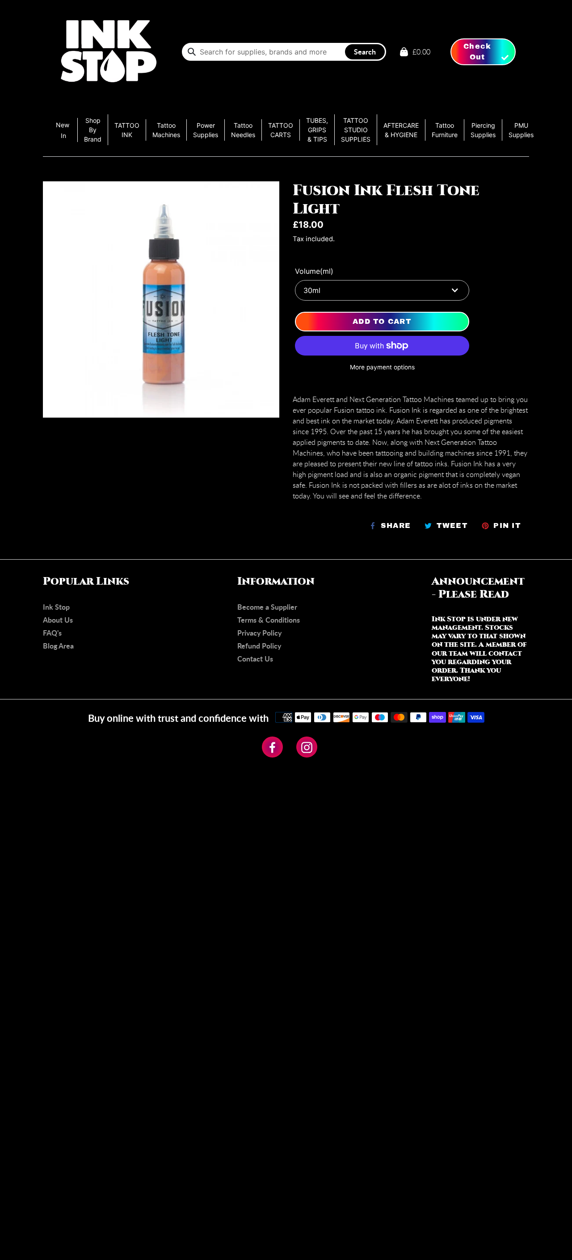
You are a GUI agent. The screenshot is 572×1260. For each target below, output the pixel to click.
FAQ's (52, 633)
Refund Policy (259, 645)
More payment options (382, 367)
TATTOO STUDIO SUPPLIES (355, 130)
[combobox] (284, 52)
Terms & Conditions (268, 620)
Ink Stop (56, 607)
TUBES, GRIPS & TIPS (317, 130)
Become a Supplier (267, 607)
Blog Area (58, 645)
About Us (58, 620)
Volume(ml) (314, 271)
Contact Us (255, 658)
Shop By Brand (92, 130)
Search (365, 51)
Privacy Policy (259, 633)
